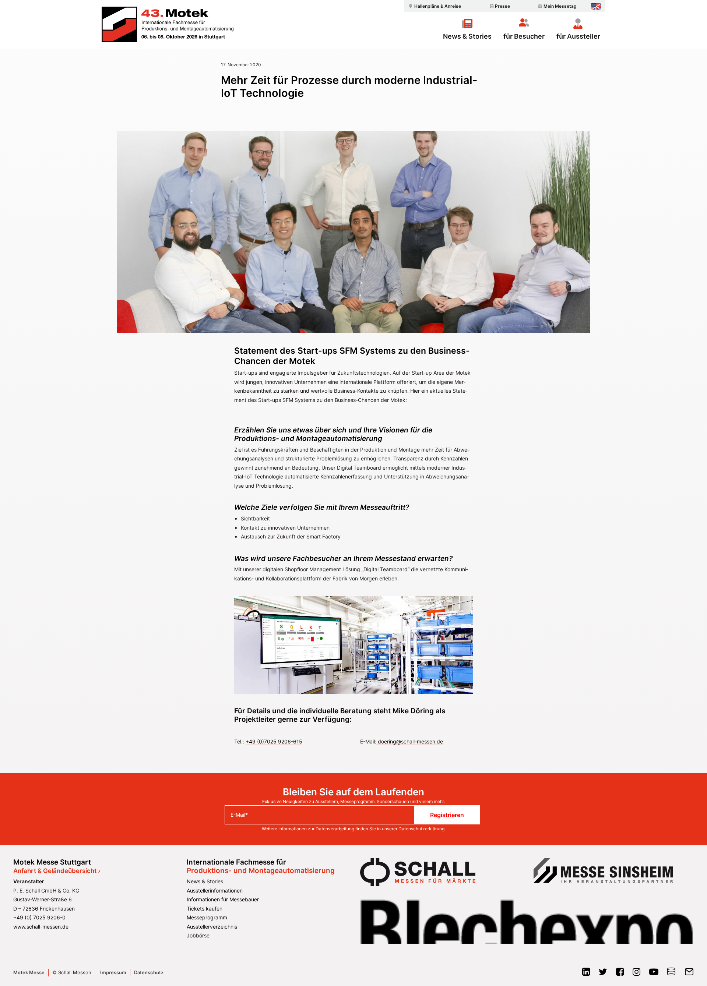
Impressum (113, 972)
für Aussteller (578, 36)
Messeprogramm (207, 917)
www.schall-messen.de (40, 926)
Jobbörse (198, 935)
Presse (502, 6)
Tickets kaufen (204, 908)
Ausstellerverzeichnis (212, 926)
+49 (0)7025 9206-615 (274, 741)
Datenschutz (148, 972)
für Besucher (524, 36)
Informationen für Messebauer (223, 899)
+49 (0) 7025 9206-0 (39, 917)
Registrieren (447, 815)
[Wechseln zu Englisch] (596, 6)
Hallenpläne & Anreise (437, 6)
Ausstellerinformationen (215, 890)
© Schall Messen (71, 972)
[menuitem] (434, 6)
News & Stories (467, 36)
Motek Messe (29, 972)
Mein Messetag (560, 6)
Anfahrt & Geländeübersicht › (56, 870)
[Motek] (167, 24)
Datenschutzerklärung (421, 828)
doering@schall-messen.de (409, 741)
